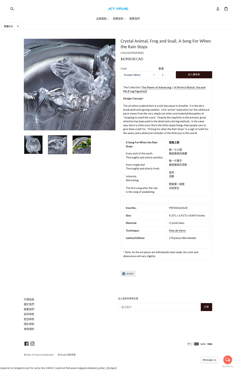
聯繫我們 (134, 18)
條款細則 (29, 328)
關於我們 (29, 304)
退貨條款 (29, 314)
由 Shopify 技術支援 (66, 354)
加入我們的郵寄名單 (128, 299)
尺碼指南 (29, 299)
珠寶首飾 (120, 18)
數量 (161, 68)
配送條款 (29, 319)
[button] (11, 26)
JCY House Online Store (43, 354)
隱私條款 (29, 323)
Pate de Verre (177, 230)
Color (124, 68)
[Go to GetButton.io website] (227, 366)
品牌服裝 (103, 18)
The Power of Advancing (156, 87)
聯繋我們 (29, 309)
